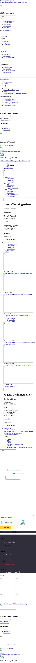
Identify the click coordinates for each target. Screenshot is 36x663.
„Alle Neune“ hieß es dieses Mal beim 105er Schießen (18, 365)
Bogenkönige (7, 69)
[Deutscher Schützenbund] (2, 155)
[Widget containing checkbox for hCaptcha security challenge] (13, 522)
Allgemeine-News (8, 21)
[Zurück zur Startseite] (15, 2)
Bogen (5, 85)
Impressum (6, 128)
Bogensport (6, 43)
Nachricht (2, 479)
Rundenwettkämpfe (8, 57)
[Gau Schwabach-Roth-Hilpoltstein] (2, 150)
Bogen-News (7, 24)
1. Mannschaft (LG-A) (9, 104)
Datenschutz (6, 130)
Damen (5, 88)
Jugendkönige (7, 72)
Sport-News (6, 27)
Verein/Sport (6, 164)
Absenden (6, 527)
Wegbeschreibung (5, 120)
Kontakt (5, 127)
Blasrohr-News (7, 22)
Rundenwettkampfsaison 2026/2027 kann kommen (17, 294)
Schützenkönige (7, 67)
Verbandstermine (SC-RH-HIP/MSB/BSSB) (15, 93)
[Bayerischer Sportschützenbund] (11, 151)
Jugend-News (7, 26)
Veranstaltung (4, 470)
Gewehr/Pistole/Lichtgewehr (11, 90)
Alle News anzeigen (5, 30)
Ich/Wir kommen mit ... (6, 474)
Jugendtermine (11, 320)
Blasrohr (5, 83)
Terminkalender (4, 79)
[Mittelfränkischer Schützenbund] (2, 153)
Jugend (5, 91)
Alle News (6, 252)
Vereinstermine (7, 82)
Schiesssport (6, 41)
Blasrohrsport (7, 44)
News (5, 242)
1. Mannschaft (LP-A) (9, 105)
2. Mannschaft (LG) (9, 100)
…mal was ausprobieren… (10, 386)
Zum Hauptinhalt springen (7, 0)
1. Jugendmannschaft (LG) (10, 102)
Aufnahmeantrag (8, 168)
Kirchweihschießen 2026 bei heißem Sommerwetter (17, 273)
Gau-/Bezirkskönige (9, 70)
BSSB (5, 86)
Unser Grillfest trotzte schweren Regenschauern (16, 315)
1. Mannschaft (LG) (9, 99)
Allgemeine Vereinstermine (10, 434)
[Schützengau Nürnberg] (7, 145)
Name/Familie (4, 472)
